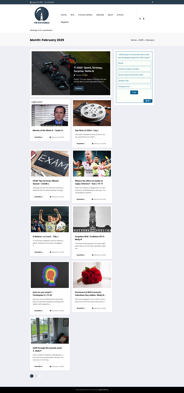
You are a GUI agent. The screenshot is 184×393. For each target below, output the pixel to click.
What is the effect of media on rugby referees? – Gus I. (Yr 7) (89, 182)
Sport (110, 14)
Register (65, 22)
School (120, 14)
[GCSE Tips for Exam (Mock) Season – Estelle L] (50, 163)
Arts (72, 14)
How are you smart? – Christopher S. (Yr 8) (43, 293)
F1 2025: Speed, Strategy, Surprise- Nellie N (88, 69)
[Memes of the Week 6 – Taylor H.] (50, 113)
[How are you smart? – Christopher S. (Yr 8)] (50, 275)
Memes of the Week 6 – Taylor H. (48, 130)
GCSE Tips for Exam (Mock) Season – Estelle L (46, 182)
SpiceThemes (103, 390)
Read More (79, 88)
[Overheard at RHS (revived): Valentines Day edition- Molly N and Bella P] (92, 275)
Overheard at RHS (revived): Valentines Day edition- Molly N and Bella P (89, 294)
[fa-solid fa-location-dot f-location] (152, 2)
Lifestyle (100, 14)
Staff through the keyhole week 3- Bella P (47, 349)
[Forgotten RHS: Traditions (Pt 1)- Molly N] (92, 219)
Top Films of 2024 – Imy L (87, 130)
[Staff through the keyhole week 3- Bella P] (50, 331)
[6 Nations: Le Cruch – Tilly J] (50, 219)
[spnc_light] (143, 18)
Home (64, 14)
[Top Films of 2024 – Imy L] (92, 113)
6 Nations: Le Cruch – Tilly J (45, 236)
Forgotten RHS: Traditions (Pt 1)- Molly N (90, 238)
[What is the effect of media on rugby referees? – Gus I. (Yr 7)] (92, 163)
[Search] (140, 18)
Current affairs (85, 14)
